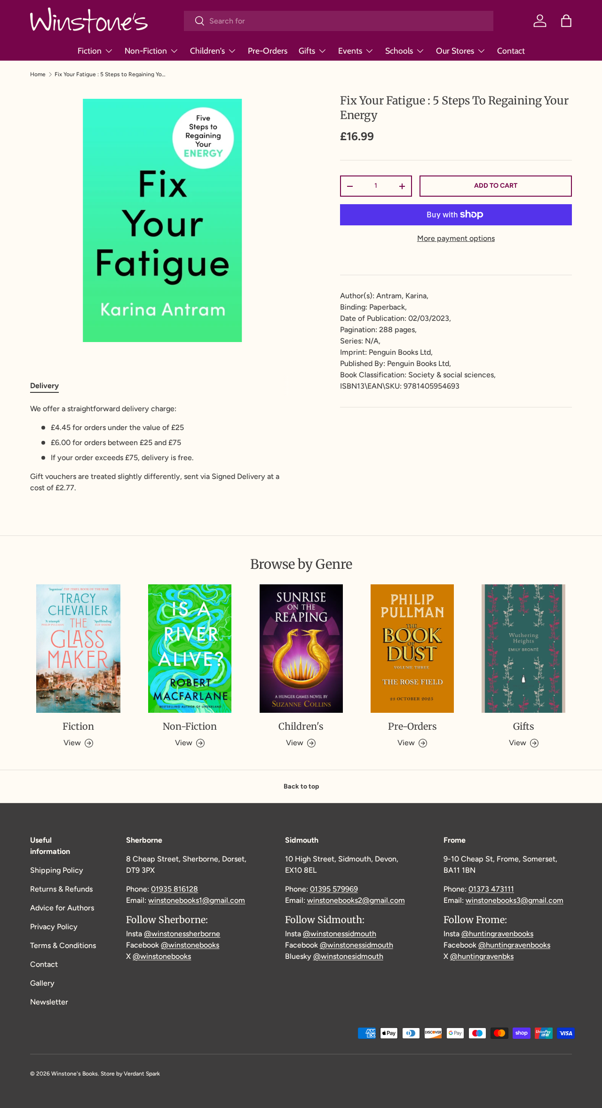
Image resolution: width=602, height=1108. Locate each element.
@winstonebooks (190, 945)
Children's (207, 51)
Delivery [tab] (44, 385)
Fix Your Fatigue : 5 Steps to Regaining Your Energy (111, 74)
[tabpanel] (162, 448)
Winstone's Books (74, 1073)
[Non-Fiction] (190, 648)
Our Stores (455, 51)
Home (38, 74)
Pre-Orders (267, 51)
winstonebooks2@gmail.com (356, 900)
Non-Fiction (146, 51)
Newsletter (49, 1001)
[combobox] (338, 21)
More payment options (456, 238)
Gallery (42, 983)
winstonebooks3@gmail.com (514, 900)
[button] (566, 20)
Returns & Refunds (61, 889)
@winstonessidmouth (339, 933)
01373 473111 (491, 889)
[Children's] (301, 648)
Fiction (90, 51)
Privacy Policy (54, 926)
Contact (511, 51)
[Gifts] (523, 648)
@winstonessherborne (182, 933)
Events (350, 51)
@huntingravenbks (482, 956)
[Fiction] (78, 648)
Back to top (301, 786)
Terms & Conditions (63, 945)
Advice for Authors (62, 907)
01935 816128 (174, 889)
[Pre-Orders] (412, 648)
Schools (399, 51)
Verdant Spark (142, 1073)
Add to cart (495, 186)
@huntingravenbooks (497, 933)
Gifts (307, 51)
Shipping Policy (56, 870)
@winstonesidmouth (348, 956)
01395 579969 (334, 889)
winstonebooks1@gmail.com (196, 900)
